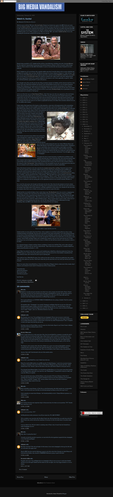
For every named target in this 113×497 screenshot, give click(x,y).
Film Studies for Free (86, 347)
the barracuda (30, 163)
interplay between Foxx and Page (52, 168)
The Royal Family (56, 89)
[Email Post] (36, 280)
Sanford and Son (63, 31)
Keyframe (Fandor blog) (87, 349)
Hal (22, 289)
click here (85, 71)
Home (46, 477)
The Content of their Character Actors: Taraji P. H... (88, 184)
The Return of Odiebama (87, 236)
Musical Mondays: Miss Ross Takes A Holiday (87, 288)
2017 (84, 105)
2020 (84, 97)
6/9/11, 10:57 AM (25, 466)
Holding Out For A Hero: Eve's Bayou (88, 204)
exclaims (20, 200)
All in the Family (39, 25)
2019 (84, 100)
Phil (22, 400)
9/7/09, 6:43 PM (25, 455)
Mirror (82, 352)
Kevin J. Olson (24, 332)
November (87, 128)
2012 (84, 117)
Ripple (38, 148)
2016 (84, 107)
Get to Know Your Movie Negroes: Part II (87, 170)
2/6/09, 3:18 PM (25, 397)
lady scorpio (85, 85)
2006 (84, 306)
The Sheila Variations (86, 376)
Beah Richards (37, 116)
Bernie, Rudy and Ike (87, 281)
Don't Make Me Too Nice (88, 294)
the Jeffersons (69, 63)
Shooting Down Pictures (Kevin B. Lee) (87, 359)
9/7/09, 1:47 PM (25, 441)
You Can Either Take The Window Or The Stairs (88, 263)
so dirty (73, 74)
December (87, 126)
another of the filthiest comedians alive (28, 121)
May (85, 138)
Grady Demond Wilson (37, 94)
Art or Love (84, 326)
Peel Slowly (84, 355)
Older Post (72, 477)
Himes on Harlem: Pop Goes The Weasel (88, 192)
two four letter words (33, 76)
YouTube (83, 58)
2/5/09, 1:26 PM (25, 311)
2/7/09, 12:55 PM (25, 406)
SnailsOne (83, 363)
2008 (84, 301)
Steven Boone (86, 82)
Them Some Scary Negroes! (87, 227)
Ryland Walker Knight (88, 79)
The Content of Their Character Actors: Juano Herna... (88, 149)
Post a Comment (23, 469)
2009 (84, 124)
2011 (83, 119)
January (86, 298)
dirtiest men (29, 74)
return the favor (67, 173)
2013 (84, 114)
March (86, 141)
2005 (84, 308)
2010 (84, 122)
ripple (68, 152)
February (86, 143)
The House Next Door (87, 373)
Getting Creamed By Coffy (88, 157)
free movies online (25, 458)
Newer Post (20, 477)
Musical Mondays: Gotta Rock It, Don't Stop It (87, 243)
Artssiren (83, 329)
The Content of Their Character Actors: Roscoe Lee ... (88, 271)
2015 (84, 109)
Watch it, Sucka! (86, 278)
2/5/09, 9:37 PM (25, 354)
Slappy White (35, 139)
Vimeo (87, 57)
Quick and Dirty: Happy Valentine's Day (88, 211)
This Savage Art (85, 379)
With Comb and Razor (87, 386)
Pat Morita (64, 108)
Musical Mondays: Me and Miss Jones (88, 176)
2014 (84, 112)
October (86, 131)
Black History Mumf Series (27, 282)
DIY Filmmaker (85, 344)
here (28, 22)
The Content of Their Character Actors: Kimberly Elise (88, 219)
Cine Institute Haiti (86, 341)
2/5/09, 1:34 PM (25, 329)
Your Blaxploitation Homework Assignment (88, 163)
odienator (23, 315)
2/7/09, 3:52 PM (25, 428)
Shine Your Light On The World (87, 250)
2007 (84, 303)
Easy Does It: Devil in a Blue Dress (87, 232)
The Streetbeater (52, 192)
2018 (84, 102)
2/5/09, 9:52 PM (25, 383)
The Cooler (84, 370)
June (85, 136)
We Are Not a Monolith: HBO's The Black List (87, 256)
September (87, 133)
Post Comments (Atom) (49, 483)
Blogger (64, 493)
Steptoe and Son (26, 27)
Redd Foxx (60, 74)
